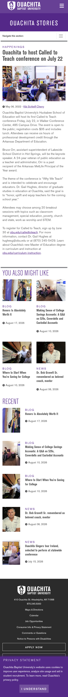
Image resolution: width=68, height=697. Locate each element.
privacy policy (10, 679)
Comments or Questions (34, 633)
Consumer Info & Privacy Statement (34, 627)
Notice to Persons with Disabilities (34, 638)
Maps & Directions (34, 609)
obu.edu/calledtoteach (24, 232)
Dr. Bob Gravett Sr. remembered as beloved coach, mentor (49, 377)
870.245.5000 (34, 603)
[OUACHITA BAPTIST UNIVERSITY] (34, 590)
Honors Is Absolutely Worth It (41, 414)
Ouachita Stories (34, 23)
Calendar (34, 615)
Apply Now (34, 647)
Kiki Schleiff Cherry (33, 106)
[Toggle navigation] (61, 36)
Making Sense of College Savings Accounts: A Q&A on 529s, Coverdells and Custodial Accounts (44, 451)
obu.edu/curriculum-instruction (21, 253)
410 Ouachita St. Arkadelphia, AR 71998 (34, 599)
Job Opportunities (34, 621)
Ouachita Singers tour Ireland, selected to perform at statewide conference (43, 550)
